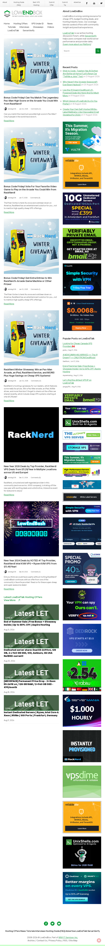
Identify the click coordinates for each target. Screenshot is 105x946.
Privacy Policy (55, 940)
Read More (9, 120)
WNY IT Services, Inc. (68, 937)
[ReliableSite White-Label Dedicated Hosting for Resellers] (82, 188)
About (5, 2)
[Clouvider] (82, 223)
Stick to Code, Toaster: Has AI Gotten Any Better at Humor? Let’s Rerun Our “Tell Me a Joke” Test (80, 74)
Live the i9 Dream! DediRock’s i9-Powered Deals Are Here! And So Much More (81, 93)
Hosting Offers (21, 23)
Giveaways (38, 27)
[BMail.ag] (82, 259)
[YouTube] (94, 4)
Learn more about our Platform (77, 44)
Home (7, 23)
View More (9, 600)
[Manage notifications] (99, 940)
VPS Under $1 (37, 23)
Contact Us (41, 940)
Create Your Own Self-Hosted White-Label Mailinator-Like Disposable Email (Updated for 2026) (81, 112)
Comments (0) (36, 109)
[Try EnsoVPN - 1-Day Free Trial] (82, 294)
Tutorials (12, 27)
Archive (31, 940)
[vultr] (82, 153)
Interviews (24, 27)
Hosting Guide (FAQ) (55, 931)
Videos (50, 27)
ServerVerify (28, 30)
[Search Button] (98, 51)
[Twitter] (101, 4)
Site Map (73, 940)
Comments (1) (35, 289)
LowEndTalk (13, 30)
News (50, 23)
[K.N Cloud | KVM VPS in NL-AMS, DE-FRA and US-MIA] (82, 330)
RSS (65, 940)
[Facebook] (87, 4)
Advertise (77, 2)
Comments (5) (35, 198)
